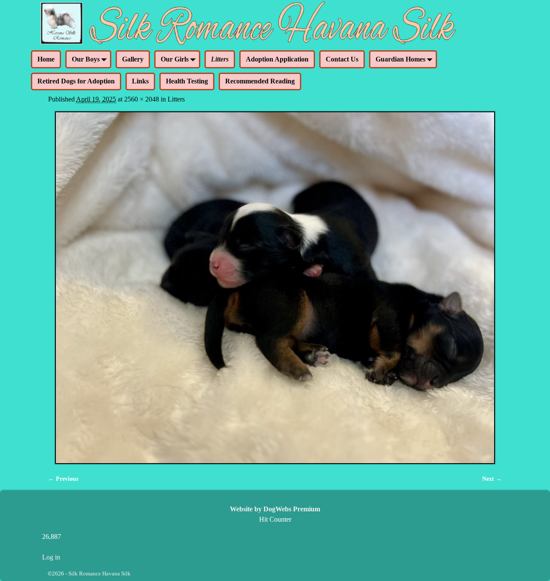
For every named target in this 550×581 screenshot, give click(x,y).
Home (46, 59)
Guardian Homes (400, 59)
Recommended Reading (260, 81)
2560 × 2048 (141, 99)
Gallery (133, 59)
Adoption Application (277, 59)
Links (140, 81)
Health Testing (187, 81)
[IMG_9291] (275, 287)
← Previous (63, 478)
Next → (492, 478)
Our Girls (175, 59)
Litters (220, 59)
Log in (51, 557)
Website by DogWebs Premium (275, 509)
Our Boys (86, 59)
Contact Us (342, 59)
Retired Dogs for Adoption (76, 81)
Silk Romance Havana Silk (99, 573)
